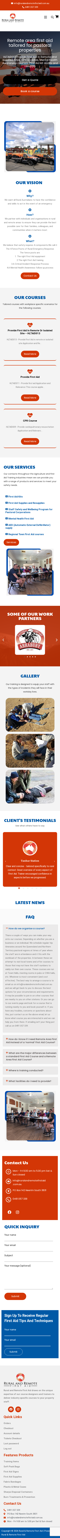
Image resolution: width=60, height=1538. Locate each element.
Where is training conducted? (26, 1070)
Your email (10, 1245)
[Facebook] (9, 1212)
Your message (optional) (17, 1265)
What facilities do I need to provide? (30, 1081)
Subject (8, 1255)
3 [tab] (27, 888)
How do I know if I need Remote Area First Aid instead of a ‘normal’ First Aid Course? (31, 1041)
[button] (36, 17)
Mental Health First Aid (21, 518)
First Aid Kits (15, 496)
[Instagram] (17, 1212)
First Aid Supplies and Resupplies (26, 503)
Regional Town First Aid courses (26, 534)
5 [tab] (36, 888)
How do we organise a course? (27, 928)
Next (54, 861)
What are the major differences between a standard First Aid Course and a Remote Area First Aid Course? (31, 1056)
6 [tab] (41, 888)
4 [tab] (32, 888)
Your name (10, 1235)
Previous (5, 861)
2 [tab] (23, 888)
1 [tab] (19, 888)
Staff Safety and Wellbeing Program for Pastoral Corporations (29, 511)
